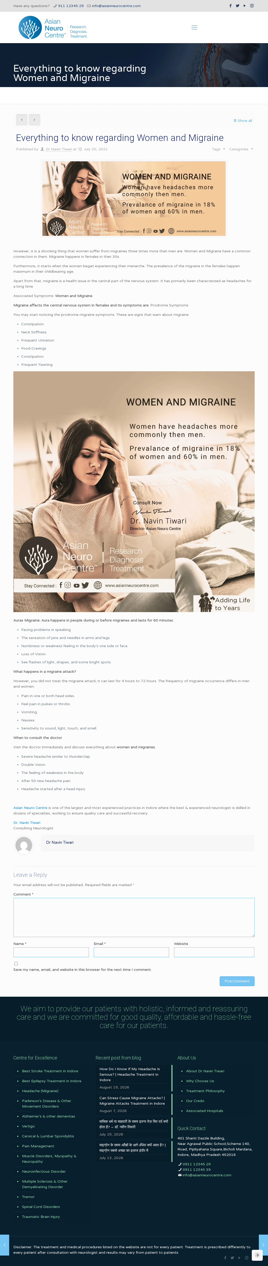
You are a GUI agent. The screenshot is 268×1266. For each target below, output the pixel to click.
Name (19, 944)
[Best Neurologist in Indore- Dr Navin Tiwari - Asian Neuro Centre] (53, 27)
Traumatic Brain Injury (41, 1216)
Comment (23, 894)
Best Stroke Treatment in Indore (50, 1071)
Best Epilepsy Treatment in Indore (51, 1081)
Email (100, 944)
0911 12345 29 (197, 1164)
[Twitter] (238, 5)
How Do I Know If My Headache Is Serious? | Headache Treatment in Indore (129, 1074)
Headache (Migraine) (40, 1091)
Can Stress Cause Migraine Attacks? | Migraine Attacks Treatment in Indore (132, 1101)
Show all (245, 120)
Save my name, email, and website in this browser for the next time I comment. (82, 969)
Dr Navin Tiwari (59, 149)
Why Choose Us (200, 1081)
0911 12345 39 (197, 1169)
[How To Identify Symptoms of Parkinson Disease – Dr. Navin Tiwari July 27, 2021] (4, 1245)
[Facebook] (230, 5)
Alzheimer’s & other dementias (48, 1116)
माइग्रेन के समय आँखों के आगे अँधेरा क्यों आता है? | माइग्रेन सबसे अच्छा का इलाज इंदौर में (132, 1148)
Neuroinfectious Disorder (44, 1171)
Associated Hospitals (204, 1111)
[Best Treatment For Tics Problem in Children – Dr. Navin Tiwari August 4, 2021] (263, 1245)
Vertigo (28, 1126)
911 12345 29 (71, 6)
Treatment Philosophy (205, 1091)
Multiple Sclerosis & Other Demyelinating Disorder (45, 1184)
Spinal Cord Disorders (41, 1207)
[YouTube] (245, 5)
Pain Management (38, 1146)
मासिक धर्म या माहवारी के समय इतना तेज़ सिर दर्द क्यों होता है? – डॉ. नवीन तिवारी (133, 1124)
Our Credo (195, 1101)
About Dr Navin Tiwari (205, 1071)
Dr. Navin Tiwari (26, 822)
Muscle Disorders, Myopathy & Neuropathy (49, 1159)
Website (181, 944)
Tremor (28, 1197)
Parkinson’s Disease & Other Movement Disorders (46, 1104)
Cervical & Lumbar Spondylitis (48, 1136)
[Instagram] (252, 5)
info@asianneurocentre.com (116, 6)
